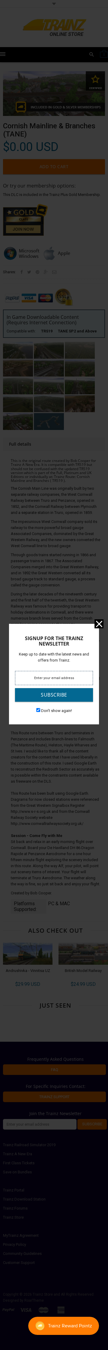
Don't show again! (56, 710)
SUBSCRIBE (54, 694)
